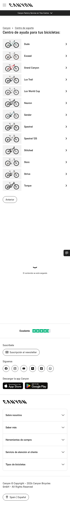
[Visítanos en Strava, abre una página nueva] (32, 368)
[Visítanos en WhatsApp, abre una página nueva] (50, 368)
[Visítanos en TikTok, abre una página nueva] (41, 368)
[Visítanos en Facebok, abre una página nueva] (6, 368)
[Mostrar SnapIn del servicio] (67, 253)
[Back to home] (21, 5)
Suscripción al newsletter (23, 352)
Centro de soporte (24, 28)
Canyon (7, 28)
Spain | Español (17, 497)
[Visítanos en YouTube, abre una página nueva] (23, 368)
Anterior (10, 199)
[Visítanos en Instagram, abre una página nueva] (15, 368)
